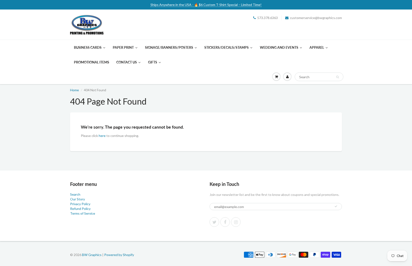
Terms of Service (82, 213)
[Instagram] (236, 222)
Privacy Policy (80, 204)
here (102, 136)
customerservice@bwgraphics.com (316, 18)
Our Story (77, 199)
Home (74, 90)
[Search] (337, 77)
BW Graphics (92, 255)
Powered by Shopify (119, 255)
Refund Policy (80, 209)
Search (75, 194)
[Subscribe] (336, 206)
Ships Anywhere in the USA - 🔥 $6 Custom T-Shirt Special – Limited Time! (206, 5)
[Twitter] (214, 222)
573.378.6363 (267, 18)
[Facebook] (225, 222)
